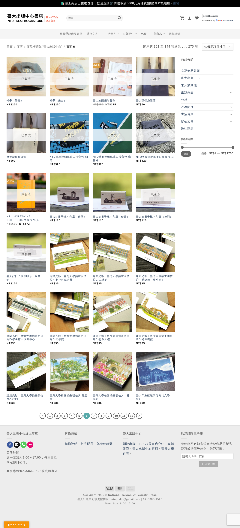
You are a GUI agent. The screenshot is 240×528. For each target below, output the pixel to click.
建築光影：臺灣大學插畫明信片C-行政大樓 (111, 337)
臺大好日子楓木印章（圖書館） (23, 278)
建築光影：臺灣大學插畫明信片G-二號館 (111, 278)
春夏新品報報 (190, 70)
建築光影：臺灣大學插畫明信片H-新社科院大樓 (68, 278)
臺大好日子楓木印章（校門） (154, 216)
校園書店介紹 (155, 443)
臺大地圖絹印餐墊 (104, 100)
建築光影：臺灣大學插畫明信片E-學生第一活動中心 (25, 337)
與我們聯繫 (105, 443)
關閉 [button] (176, 3)
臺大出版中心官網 (145, 448)
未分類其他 (189, 85)
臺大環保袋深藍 (146, 100)
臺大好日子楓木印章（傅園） (68, 216)
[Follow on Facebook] (10, 444)
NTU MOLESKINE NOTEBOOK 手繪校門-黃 (23, 218)
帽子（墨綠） (15, 100)
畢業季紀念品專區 (71, 33)
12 (131, 415)
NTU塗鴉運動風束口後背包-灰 (155, 156)
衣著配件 (128, 33)
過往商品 (187, 128)
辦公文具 (92, 33)
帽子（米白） (58, 100)
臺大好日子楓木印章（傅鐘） (111, 216)
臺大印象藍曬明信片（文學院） (153, 397)
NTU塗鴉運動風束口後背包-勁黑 (69, 158)
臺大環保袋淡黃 (17, 156)
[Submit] (119, 18)
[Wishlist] (197, 18)
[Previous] (43, 416)
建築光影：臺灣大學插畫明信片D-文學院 (68, 337)
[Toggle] (231, 92)
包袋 (144, 33)
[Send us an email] (17, 444)
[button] (182, 18)
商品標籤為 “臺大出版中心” (44, 46)
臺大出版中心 (190, 78)
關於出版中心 (132, 443)
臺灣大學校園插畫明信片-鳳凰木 (69, 397)
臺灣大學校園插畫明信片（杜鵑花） (111, 397)
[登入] (190, 18)
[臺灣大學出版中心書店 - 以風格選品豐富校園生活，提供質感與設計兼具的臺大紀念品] (34, 18)
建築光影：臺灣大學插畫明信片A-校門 (25, 397)
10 (116, 415)
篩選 (186, 153)
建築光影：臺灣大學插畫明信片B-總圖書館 (154, 337)
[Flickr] (30, 444)
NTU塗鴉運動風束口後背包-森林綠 (112, 158)
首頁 (10, 46)
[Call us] (23, 444)
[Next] (139, 416)
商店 (20, 46)
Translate (228, 20)
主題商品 (156, 33)
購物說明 (174, 33)
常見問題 (87, 443)
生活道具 (110, 33)
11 (123, 415)
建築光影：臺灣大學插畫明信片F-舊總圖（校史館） (154, 278)
